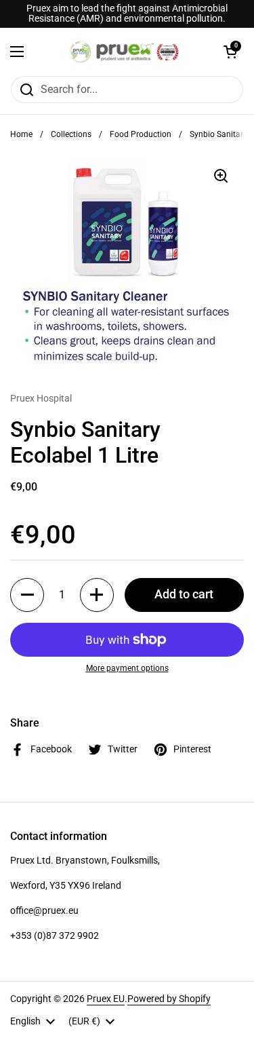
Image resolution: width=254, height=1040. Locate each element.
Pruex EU (106, 998)
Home (21, 134)
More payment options (127, 668)
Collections (71, 134)
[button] (230, 51)
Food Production (140, 134)
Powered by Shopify (169, 998)
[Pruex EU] (123, 51)
